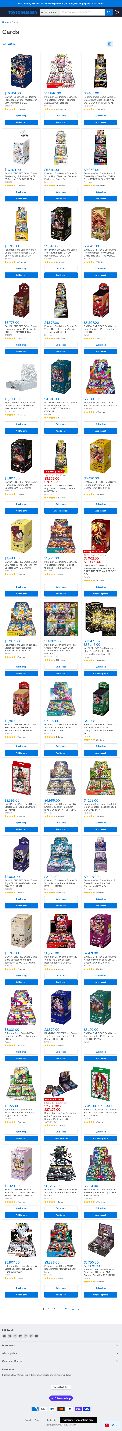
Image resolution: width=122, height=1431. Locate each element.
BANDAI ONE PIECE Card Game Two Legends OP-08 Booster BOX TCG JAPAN (100, 1036)
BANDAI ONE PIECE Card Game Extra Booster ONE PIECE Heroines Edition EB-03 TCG (21, 727)
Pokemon (48, 106)
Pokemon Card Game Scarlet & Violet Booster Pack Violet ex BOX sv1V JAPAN (60, 883)
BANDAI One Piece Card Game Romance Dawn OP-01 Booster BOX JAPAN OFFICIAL (21, 100)
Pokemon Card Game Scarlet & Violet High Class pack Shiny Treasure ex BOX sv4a (60, 329)
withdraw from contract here (78, 1420)
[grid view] (110, 44)
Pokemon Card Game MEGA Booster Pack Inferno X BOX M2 (100, 404)
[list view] (116, 44)
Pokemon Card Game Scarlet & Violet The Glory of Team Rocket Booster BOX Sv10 (60, 959)
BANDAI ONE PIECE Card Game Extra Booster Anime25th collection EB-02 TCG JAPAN (21, 959)
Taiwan (60, 1387)
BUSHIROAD (10, 411)
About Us (39, 1420)
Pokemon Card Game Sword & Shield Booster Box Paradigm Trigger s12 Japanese (20, 1112)
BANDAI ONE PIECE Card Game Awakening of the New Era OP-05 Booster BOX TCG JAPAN (21, 176)
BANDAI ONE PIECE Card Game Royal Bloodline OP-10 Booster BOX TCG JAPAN (21, 883)
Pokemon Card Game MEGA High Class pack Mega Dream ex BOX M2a (59, 488)
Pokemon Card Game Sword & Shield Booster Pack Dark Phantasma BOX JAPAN (100, 883)
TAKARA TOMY (51, 1122)
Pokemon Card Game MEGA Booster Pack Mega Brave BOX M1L (60, 1269)
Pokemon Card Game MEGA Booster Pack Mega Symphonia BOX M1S (21, 1036)
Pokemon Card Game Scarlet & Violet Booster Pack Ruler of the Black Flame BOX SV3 (60, 565)
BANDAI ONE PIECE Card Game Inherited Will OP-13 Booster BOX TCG (100, 329)
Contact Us (51, 1420)
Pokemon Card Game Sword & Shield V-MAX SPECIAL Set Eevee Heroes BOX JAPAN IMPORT (60, 649)
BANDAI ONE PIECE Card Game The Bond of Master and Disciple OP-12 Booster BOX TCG (100, 729)
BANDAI (8, 106)
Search (28, 1420)
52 (66, 1309)
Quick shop (21, 115)
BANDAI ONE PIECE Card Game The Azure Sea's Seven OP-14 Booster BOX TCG (60, 1036)
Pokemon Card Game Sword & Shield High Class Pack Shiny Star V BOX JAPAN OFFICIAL (100, 100)
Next (74, 1309)
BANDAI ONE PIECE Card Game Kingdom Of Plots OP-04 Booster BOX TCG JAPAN (100, 485)
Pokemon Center (91, 106)
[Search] (109, 12)
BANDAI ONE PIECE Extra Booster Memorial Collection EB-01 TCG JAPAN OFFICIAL (20, 1192)
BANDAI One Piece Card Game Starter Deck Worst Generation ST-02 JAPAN (100, 1112)
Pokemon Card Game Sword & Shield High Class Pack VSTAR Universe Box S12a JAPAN (20, 252)
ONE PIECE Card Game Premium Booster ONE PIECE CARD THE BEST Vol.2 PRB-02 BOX (100, 570)
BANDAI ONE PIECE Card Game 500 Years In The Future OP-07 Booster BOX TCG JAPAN (21, 565)
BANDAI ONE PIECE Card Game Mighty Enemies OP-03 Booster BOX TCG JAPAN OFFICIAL (60, 407)
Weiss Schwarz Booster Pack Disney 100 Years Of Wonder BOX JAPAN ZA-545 (20, 405)
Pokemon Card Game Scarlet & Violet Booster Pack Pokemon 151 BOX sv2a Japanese (60, 100)
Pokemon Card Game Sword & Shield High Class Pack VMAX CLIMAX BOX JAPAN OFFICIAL (100, 176)
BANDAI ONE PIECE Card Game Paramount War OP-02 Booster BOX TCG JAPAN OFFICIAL (21, 329)
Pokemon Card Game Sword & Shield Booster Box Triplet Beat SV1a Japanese (100, 1192)
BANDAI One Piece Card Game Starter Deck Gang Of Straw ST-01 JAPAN (21, 807)
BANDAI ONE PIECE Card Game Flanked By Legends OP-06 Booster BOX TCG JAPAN (21, 485)
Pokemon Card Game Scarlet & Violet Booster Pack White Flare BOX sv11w (21, 1269)
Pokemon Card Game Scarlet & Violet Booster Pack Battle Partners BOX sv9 (60, 727)
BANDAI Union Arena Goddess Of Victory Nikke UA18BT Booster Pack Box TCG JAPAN (100, 1272)
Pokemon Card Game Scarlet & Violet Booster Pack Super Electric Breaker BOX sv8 (21, 647)
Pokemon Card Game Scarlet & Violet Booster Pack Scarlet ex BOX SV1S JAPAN (100, 807)
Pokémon (88, 408)
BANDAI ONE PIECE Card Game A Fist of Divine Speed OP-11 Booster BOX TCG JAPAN (100, 959)
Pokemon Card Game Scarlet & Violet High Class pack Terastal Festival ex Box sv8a (60, 176)
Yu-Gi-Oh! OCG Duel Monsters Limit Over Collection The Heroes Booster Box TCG (100, 651)
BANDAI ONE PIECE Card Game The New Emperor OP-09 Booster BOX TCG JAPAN (60, 252)
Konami (87, 657)
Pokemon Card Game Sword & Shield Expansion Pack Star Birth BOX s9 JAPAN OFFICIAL (60, 807)
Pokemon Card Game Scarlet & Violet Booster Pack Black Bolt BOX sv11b (60, 1192)
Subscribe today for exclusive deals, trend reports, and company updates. (36, 1375)
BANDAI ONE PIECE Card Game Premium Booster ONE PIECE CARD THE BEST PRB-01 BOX (100, 252)
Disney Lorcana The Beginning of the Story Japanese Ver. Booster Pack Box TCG (60, 1116)
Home (5, 22)
